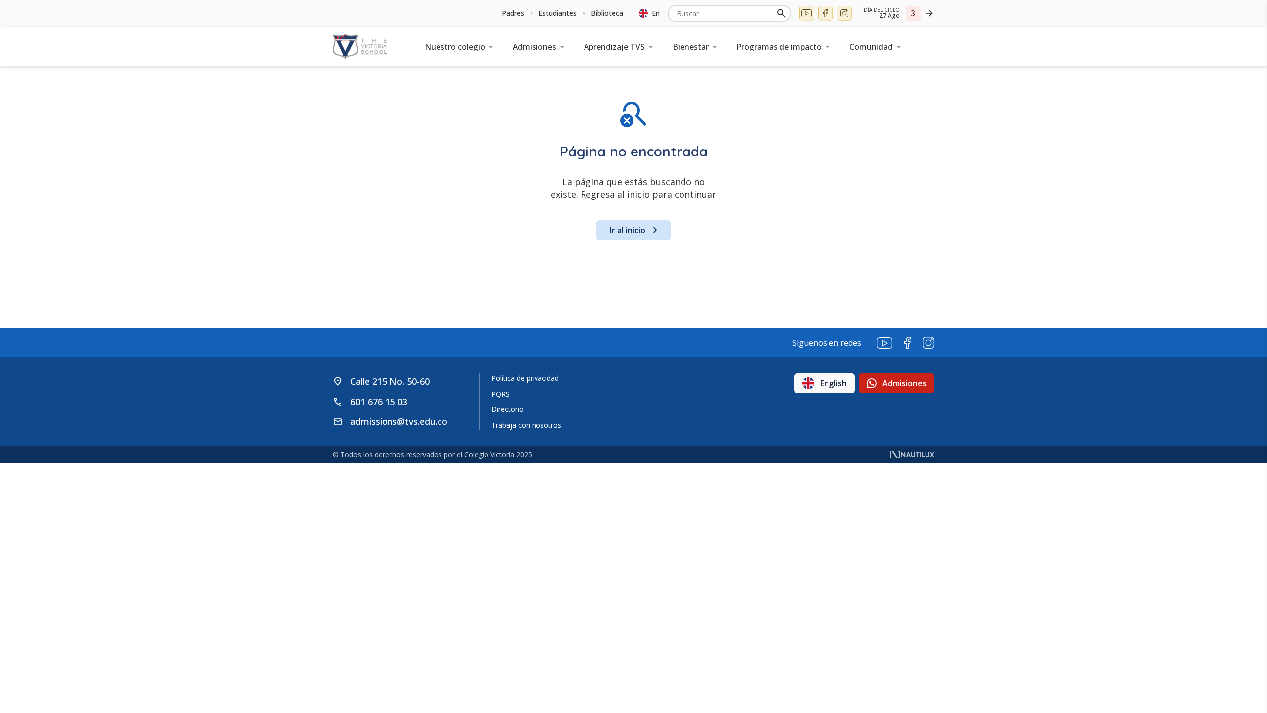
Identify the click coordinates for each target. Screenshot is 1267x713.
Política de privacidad (525, 378)
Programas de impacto (779, 46)
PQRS (500, 394)
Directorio (507, 409)
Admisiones (534, 46)
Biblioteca (607, 13)
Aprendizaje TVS (614, 46)
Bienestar (691, 46)
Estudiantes (557, 13)
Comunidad (871, 46)
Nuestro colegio (455, 46)
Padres (513, 13)
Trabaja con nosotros (526, 425)
